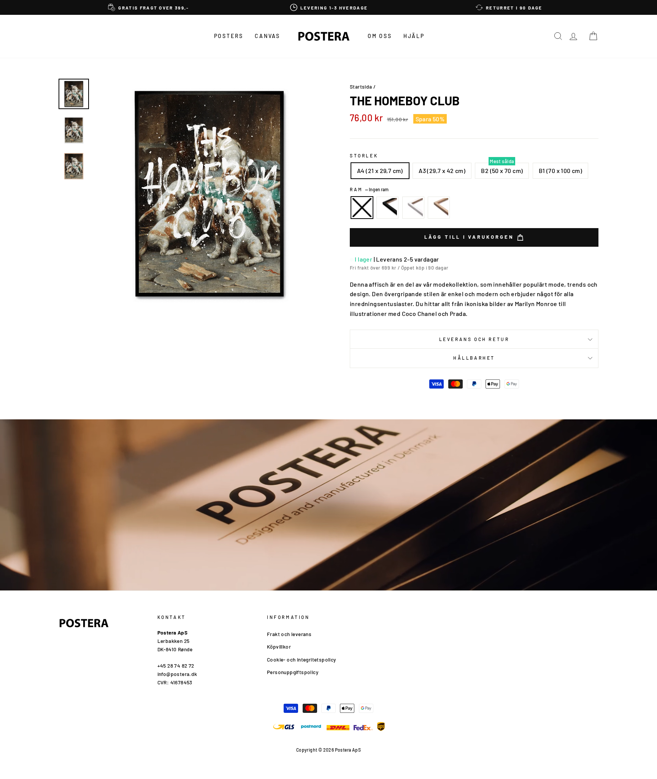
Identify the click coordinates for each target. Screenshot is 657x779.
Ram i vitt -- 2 (413, 207)
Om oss (380, 36)
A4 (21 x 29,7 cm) (380, 170)
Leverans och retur (474, 339)
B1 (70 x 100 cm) (560, 170)
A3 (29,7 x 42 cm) (442, 170)
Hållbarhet (474, 357)
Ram (369, 189)
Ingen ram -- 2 (362, 207)
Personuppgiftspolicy (292, 672)
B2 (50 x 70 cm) (502, 170)
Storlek (364, 155)
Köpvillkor (279, 646)
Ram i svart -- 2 (387, 207)
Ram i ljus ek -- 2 (438, 207)
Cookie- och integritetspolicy (301, 659)
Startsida (361, 86)
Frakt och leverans (289, 634)
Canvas (267, 36)
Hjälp (414, 36)
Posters (229, 36)
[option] (149, 7)
